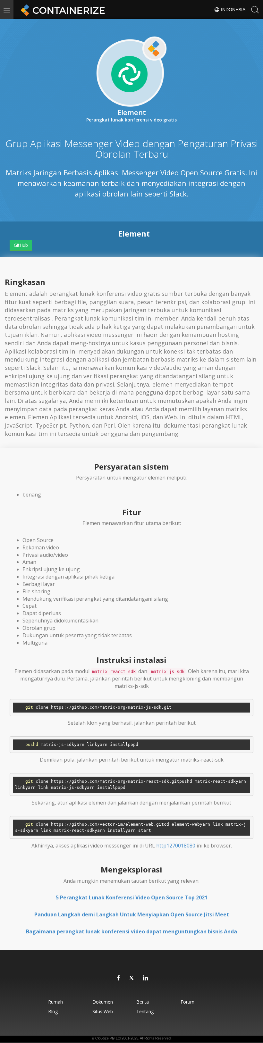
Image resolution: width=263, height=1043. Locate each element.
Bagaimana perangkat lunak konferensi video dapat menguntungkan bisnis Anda (131, 931)
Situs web (102, 1011)
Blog (53, 1011)
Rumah (55, 1002)
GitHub (21, 245)
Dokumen (102, 1002)
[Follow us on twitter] (132, 978)
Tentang (145, 1011)
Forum (187, 1002)
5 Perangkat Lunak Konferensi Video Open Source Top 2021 (132, 897)
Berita (142, 1002)
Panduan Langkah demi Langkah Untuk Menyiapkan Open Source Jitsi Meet (131, 914)
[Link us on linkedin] (145, 978)
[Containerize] (61, 10)
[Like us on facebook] (119, 978)
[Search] (255, 9)
